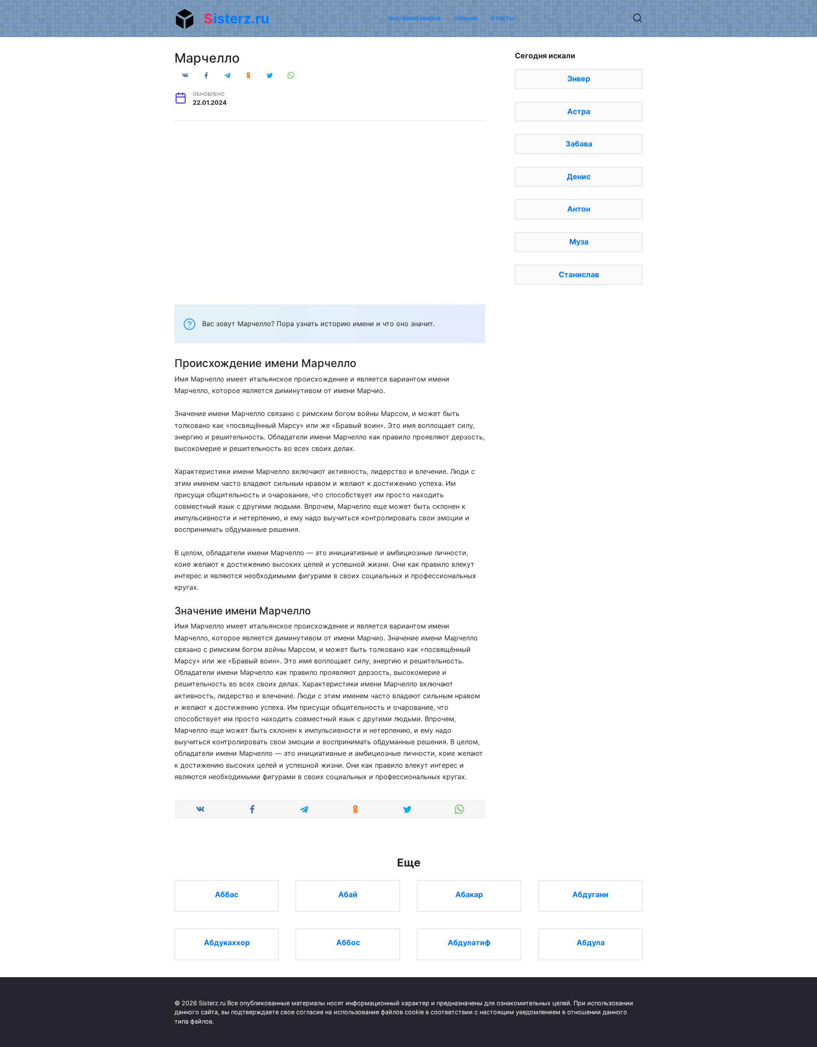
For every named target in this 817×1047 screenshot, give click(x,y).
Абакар (469, 893)
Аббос (348, 942)
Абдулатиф (469, 942)
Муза (578, 241)
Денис (579, 176)
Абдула (591, 942)
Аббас (226, 893)
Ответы (502, 18)
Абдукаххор (227, 942)
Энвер (578, 78)
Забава (579, 143)
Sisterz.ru (236, 18)
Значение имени (414, 18)
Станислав (579, 274)
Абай (347, 893)
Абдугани (590, 893)
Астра (578, 111)
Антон (578, 208)
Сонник (465, 18)
